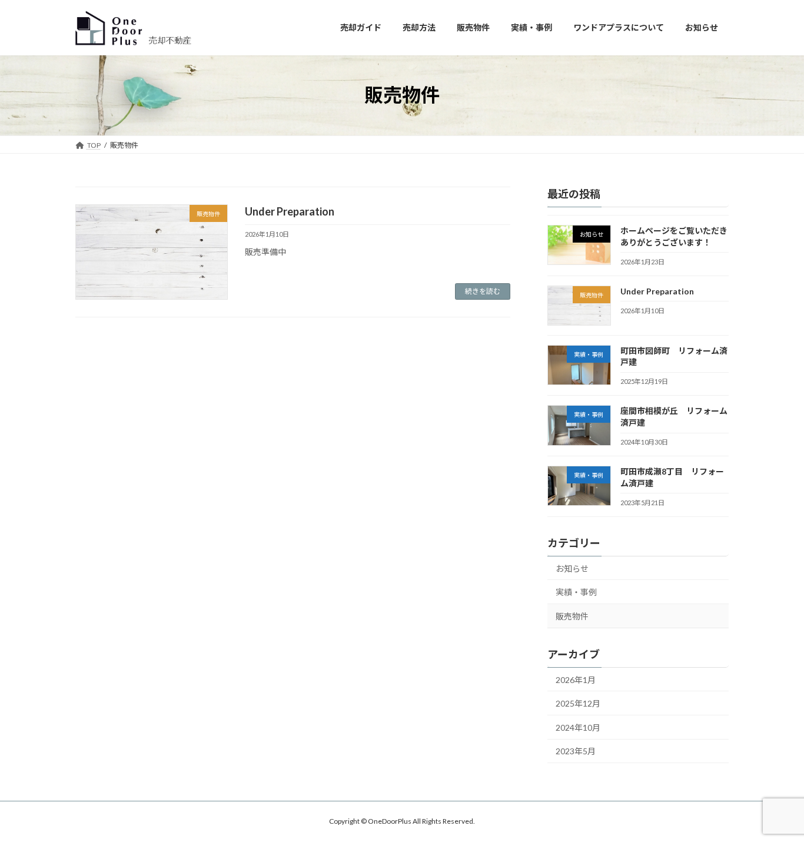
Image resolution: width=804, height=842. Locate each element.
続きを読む (482, 291)
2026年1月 (576, 680)
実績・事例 (576, 592)
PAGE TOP (774, 805)
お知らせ (572, 568)
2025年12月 (578, 703)
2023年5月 (576, 752)
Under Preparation (289, 211)
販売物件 (572, 616)
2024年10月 (578, 727)
